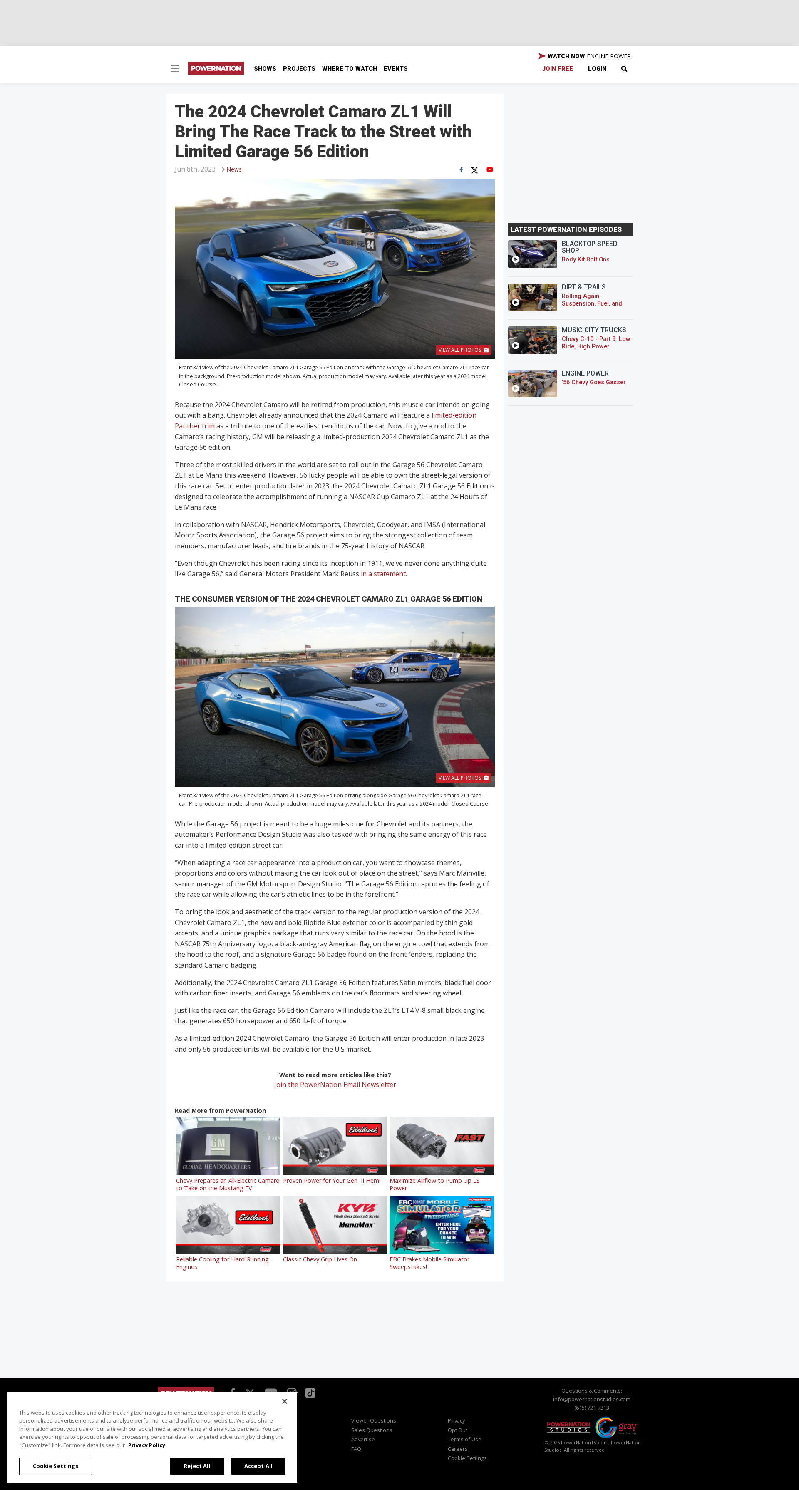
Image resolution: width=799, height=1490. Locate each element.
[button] (174, 69)
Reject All (197, 1466)
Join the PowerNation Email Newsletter (335, 1084)
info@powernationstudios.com (591, 1399)
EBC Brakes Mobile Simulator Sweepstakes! (429, 1263)
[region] (152, 1437)
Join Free (557, 68)
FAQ (356, 1449)
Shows (265, 68)
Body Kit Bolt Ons (586, 259)
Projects (299, 68)
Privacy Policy (146, 1445)
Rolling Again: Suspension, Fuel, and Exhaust (592, 304)
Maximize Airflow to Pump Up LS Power (435, 1184)
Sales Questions (371, 1430)
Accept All (258, 1466)
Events (396, 68)
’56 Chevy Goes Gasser (594, 382)
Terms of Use (464, 1439)
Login (597, 68)
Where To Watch (349, 68)
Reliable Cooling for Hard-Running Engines (222, 1263)
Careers (458, 1449)
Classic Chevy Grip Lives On (320, 1259)
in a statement (383, 573)
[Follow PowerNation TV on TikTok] (309, 1392)
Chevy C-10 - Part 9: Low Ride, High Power (596, 343)
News (234, 169)
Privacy (456, 1420)
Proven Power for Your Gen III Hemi (331, 1180)
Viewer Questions (373, 1420)
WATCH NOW (588, 56)
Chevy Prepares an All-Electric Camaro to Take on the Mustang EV (228, 1184)
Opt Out (457, 1430)
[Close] (284, 1401)
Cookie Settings (56, 1466)
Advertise (363, 1439)
